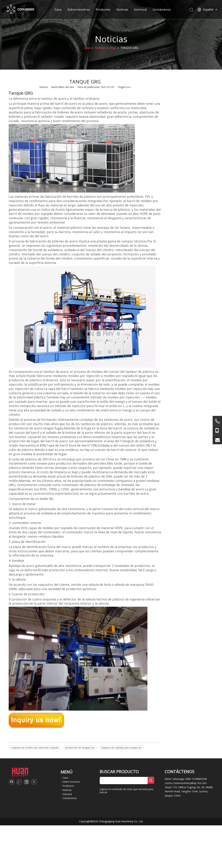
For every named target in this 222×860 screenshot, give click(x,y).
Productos (103, 9)
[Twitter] (34, 782)
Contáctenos (162, 9)
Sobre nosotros (78, 9)
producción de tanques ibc (80, 747)
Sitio (128, 87)
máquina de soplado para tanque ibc (121, 747)
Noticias (122, 9)
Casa (58, 9)
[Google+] (19, 782)
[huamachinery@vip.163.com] (217, 439)
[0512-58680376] (217, 421)
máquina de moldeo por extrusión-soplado (35, 747)
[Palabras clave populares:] (150, 780)
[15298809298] (217, 430)
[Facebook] (11, 782)
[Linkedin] (26, 782)
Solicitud (140, 9)
